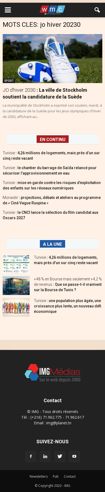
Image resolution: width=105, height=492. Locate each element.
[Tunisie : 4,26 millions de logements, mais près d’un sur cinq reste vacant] (16, 264)
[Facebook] (30, 456)
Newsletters (39, 476)
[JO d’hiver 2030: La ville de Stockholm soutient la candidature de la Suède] (52, 58)
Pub (56, 476)
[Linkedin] (45, 456)
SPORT (9, 81)
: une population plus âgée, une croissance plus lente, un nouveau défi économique (67, 306)
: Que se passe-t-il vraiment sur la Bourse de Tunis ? (68, 284)
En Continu (52, 139)
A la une (52, 244)
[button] (97, 10)
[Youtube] (74, 456)
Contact (70, 476)
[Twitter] (59, 456)
